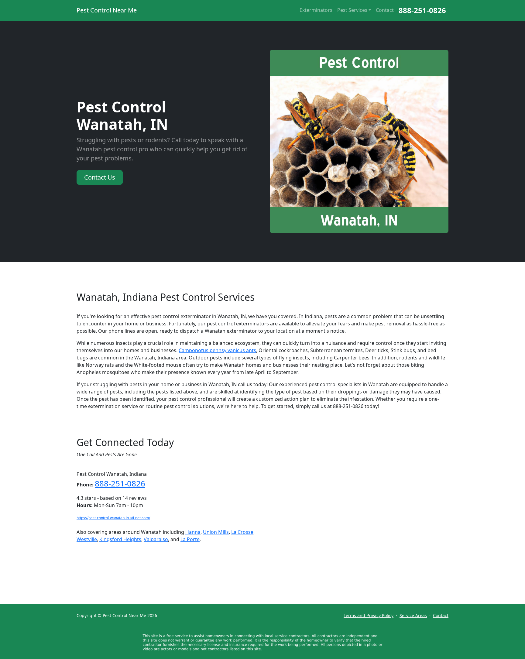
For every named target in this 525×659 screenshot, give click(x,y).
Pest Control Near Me (107, 10)
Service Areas (413, 615)
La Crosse (242, 532)
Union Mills (216, 532)
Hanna (193, 532)
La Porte (190, 539)
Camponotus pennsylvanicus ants (217, 350)
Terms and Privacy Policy (368, 615)
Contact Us (99, 177)
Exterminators (316, 10)
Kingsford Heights (120, 539)
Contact (385, 10)
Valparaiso (156, 539)
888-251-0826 (422, 10)
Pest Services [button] (352, 10)
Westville (87, 539)
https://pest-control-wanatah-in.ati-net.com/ (113, 517)
